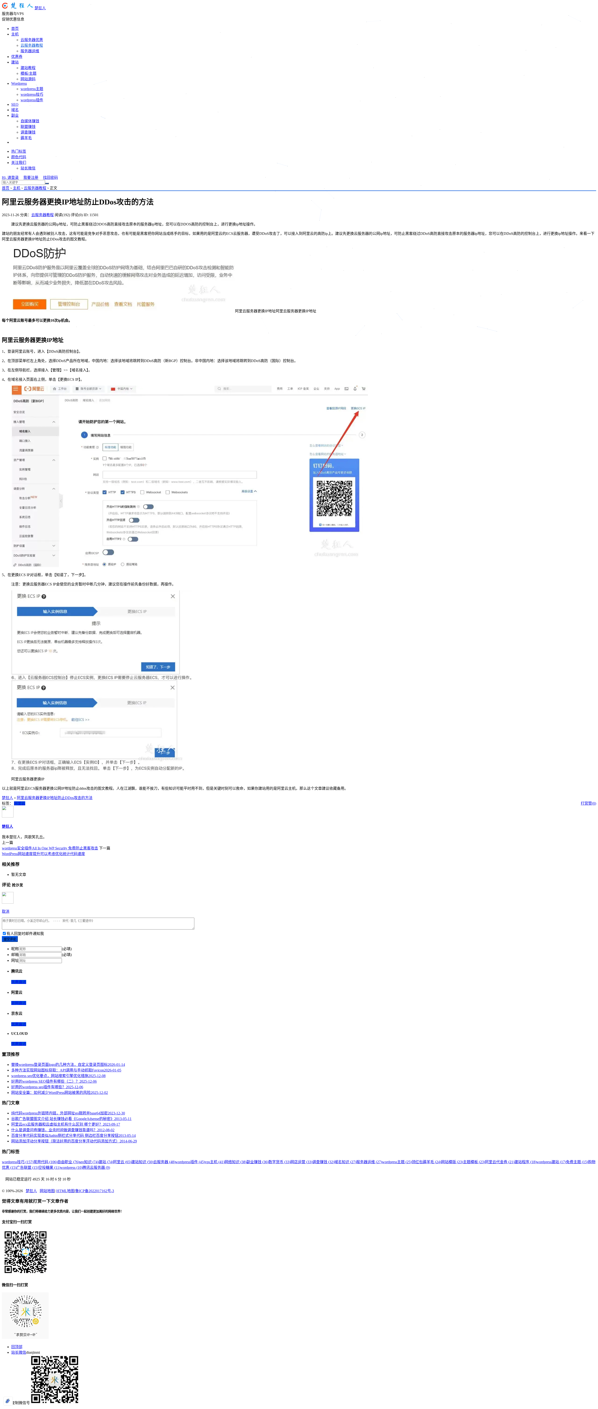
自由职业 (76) (68, 1162)
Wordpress (19, 83)
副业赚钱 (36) (257, 1162)
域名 (15, 110)
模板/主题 (28, 73)
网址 (15, 960)
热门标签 (18, 151)
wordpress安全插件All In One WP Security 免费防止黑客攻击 (50, 848)
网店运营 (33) (301, 1162)
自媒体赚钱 (30, 121)
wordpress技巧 (32, 94)
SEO (14, 104)
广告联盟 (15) (27, 1167)
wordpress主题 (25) (397, 1162)
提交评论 (10, 939)
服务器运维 (30, 51)
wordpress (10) (71, 1167)
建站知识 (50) (142, 1162)
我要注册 (30, 178)
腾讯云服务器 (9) (96, 1167)
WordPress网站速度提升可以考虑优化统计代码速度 (43, 854)
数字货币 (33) (279, 1162)
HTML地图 (65, 1191)
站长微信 (28, 168)
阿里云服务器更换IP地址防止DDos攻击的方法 (55, 798)
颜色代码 (18, 157)
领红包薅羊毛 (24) (426, 1162)
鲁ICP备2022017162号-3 (94, 1191)
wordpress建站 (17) (551, 1162)
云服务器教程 (32, 45)
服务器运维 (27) (369, 1162)
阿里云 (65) (122, 1162)
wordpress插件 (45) (190, 1162)
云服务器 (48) (164, 1162)
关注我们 (18, 163)
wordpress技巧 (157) (17, 1162)
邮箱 (15, 955)
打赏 (584, 803)
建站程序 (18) (525, 1162)
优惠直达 (18, 982)
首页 (15, 29)
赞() (592, 803)
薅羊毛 (26, 138)
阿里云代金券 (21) (499, 1162)
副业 (15, 115)
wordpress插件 (32, 100)
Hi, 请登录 (10, 178)
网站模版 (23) (452, 1162)
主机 (15, 34)
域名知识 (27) (345, 1162)
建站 (15, 62)
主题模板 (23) (474, 1162)
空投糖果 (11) (49, 1167)
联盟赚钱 (28, 127)
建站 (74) (106, 1162)
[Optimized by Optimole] (8, 1401)
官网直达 (18, 1003)
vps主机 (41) (214, 1162)
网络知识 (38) (235, 1162)
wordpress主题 (32, 89)
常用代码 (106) (45, 1162)
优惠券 (16, 57)
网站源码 (28, 79)
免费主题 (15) (577, 1162)
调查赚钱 (28, 132)
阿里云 (19, 803)
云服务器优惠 (32, 40)
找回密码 (50, 178)
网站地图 (47, 1191)
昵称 (15, 949)
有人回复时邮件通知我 (25, 934)
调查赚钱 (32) (323, 1162)
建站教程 (28, 68)
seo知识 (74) (89, 1162)
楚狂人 (40, 8)
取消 (5, 911)
